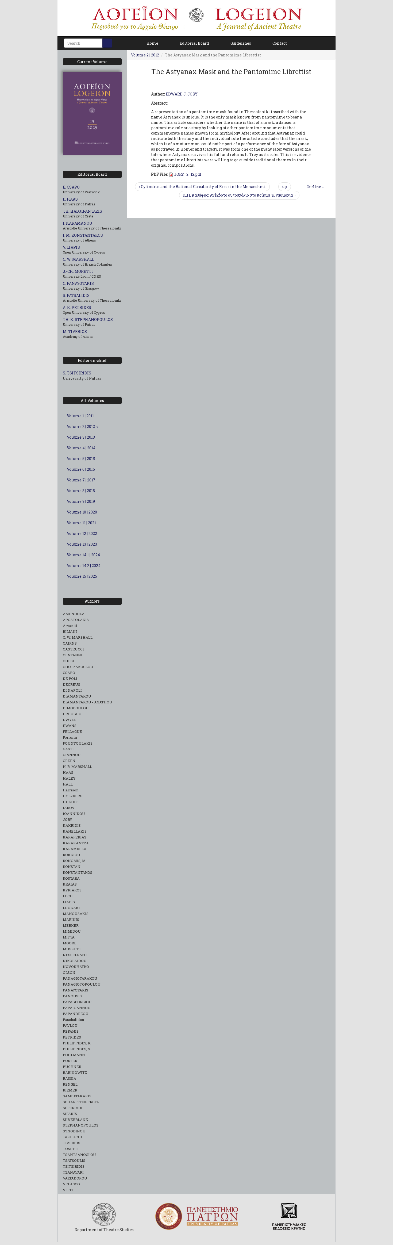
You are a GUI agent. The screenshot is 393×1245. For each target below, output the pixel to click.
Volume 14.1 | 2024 (83, 554)
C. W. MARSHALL (78, 259)
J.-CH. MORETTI (78, 271)
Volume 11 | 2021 (81, 522)
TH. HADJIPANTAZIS (82, 211)
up (284, 186)
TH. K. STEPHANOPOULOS (88, 319)
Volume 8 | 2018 (81, 490)
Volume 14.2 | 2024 (84, 565)
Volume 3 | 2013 (81, 437)
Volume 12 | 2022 (82, 533)
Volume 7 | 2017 (81, 479)
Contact (279, 43)
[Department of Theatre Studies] (104, 1214)
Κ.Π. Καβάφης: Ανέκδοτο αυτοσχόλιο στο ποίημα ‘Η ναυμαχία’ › (239, 195)
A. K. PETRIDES (77, 307)
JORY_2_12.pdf (188, 174)
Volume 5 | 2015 (81, 458)
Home (152, 43)
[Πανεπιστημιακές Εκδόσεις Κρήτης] (289, 1216)
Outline (314, 186)
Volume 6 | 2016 (81, 469)
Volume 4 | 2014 (81, 447)
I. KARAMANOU (78, 223)
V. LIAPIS (71, 247)
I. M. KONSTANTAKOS (83, 235)
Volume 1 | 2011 (80, 415)
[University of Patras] (196, 1216)
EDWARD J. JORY (182, 94)
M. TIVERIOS (75, 331)
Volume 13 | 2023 (82, 544)
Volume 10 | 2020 (82, 512)
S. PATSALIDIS (76, 295)
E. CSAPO (71, 187)
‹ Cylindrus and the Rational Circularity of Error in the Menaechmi (202, 186)
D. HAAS (70, 199)
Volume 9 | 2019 (81, 501)
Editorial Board (194, 43)
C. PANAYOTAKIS (78, 283)
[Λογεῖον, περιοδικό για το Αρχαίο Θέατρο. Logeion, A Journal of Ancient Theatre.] (196, 18)
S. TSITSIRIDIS (77, 373)
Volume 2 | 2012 (81, 426)
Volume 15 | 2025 (82, 576)
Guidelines (240, 43)
